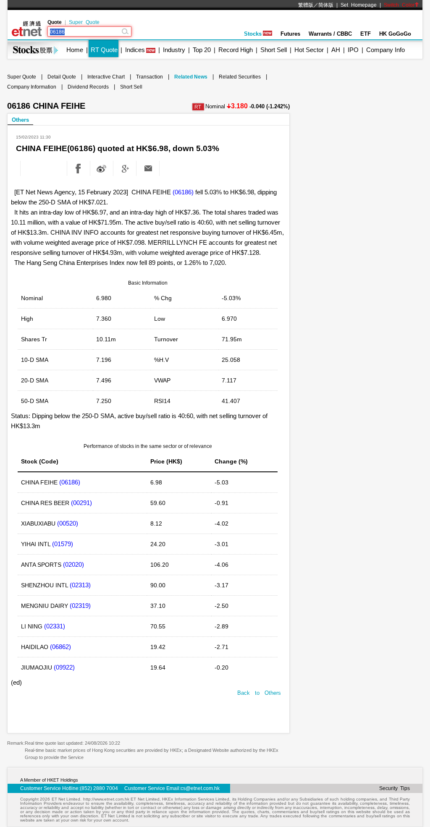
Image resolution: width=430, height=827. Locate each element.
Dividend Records (88, 87)
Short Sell (273, 49)
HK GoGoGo (395, 34)
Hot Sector (309, 49)
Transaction (149, 77)
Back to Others (259, 693)
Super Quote (84, 22)
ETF (365, 34)
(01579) (62, 543)
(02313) (80, 585)
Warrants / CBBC (330, 34)
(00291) (81, 502)
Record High (235, 49)
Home (74, 49)
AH (335, 49)
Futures (290, 34)
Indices (135, 49)
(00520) (67, 523)
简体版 (325, 5)
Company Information (31, 87)
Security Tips (394, 788)
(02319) (80, 605)
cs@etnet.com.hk (200, 788)
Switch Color (399, 5)
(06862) (60, 646)
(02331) (54, 626)
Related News (190, 77)
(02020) (73, 564)
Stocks (253, 34)
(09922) (64, 667)
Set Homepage (359, 5)
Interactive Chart (106, 77)
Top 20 (202, 49)
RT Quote (104, 49)
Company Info (385, 49)
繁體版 (305, 5)
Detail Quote (61, 77)
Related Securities (240, 77)
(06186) (183, 192)
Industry (174, 49)
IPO (353, 49)
